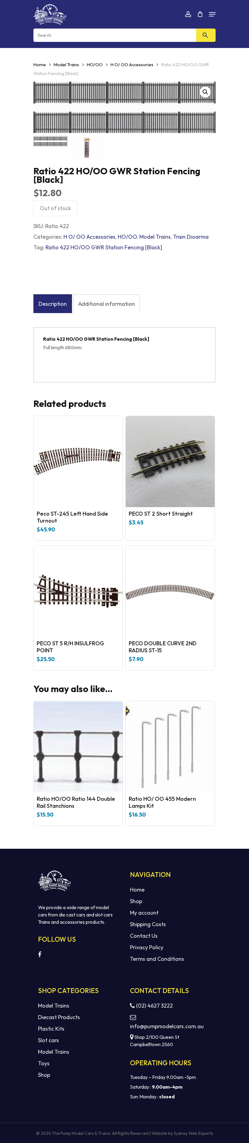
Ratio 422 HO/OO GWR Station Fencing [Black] (104, 247)
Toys (43, 1063)
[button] (205, 92)
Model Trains (66, 64)
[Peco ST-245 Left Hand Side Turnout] (78, 461)
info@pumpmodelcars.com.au (167, 1026)
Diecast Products (59, 1017)
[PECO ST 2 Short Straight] (170, 461)
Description (53, 303)
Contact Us (144, 935)
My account (144, 912)
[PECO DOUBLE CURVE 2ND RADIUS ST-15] (170, 591)
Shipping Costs (148, 924)
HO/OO (95, 64)
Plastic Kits (51, 1028)
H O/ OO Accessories (132, 64)
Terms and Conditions (157, 958)
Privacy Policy (146, 947)
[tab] (52, 303)
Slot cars (48, 1040)
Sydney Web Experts (193, 1133)
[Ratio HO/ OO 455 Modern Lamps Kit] (170, 746)
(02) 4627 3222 (154, 1005)
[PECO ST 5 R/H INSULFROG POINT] (78, 591)
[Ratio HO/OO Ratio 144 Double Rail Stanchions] (78, 746)
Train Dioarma (191, 236)
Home (39, 64)
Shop (136, 901)
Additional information (106, 303)
